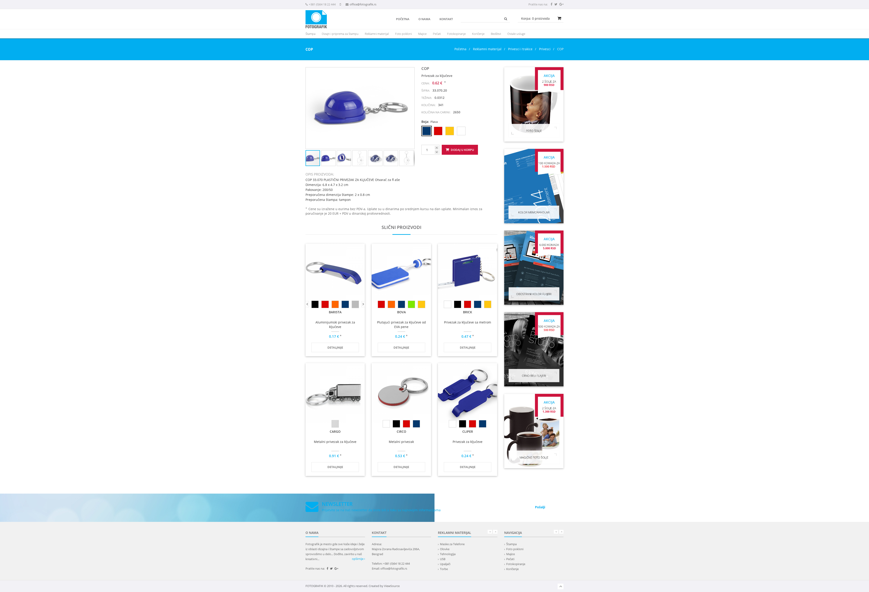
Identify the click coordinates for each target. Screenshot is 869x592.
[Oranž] (335, 304)
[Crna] (315, 304)
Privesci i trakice (520, 49)
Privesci (545, 49)
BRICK (467, 312)
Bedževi (496, 34)
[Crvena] (324, 304)
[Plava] (345, 304)
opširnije (358, 559)
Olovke (444, 549)
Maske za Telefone (452, 544)
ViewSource (392, 586)
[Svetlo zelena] (411, 304)
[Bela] (447, 304)
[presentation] (377, 33)
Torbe (444, 569)
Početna (402, 19)
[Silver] (355, 304)
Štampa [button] (310, 34)
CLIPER (467, 431)
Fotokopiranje (456, 34)
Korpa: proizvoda (535, 18)
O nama (424, 19)
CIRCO (401, 431)
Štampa (511, 544)
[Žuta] (421, 304)
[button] (410, 71)
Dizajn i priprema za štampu (340, 34)
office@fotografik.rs (363, 4)
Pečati (437, 34)
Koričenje (478, 34)
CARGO (335, 431)
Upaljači (445, 564)
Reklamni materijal (487, 49)
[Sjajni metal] (335, 423)
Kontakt (446, 19)
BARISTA (335, 312)
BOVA (401, 312)
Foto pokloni (403, 34)
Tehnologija (448, 554)
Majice (422, 34)
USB (442, 559)
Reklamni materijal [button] (377, 34)
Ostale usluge (516, 34)
